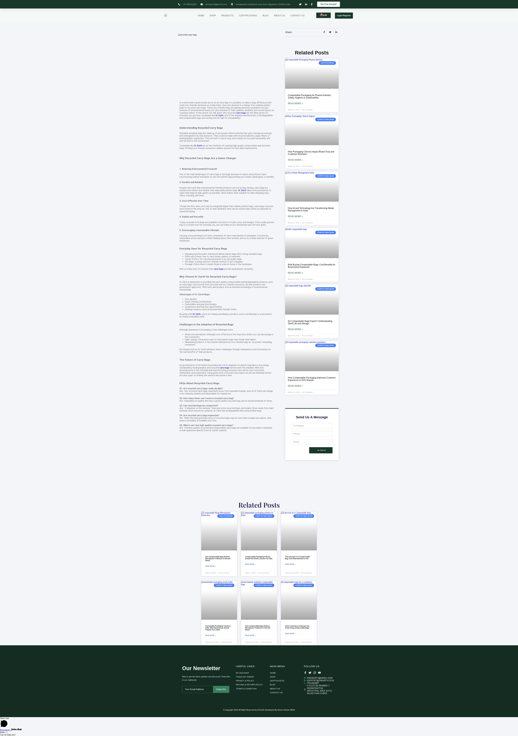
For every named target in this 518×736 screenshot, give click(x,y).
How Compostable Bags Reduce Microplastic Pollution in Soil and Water (217, 558)
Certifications (248, 15)
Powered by (5, 730)
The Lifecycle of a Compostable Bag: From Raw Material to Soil (297, 558)
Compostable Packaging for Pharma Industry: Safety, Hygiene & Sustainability (309, 96)
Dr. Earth (219, 115)
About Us (279, 15)
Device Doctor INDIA (286, 710)
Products (227, 15)
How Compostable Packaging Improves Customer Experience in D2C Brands (312, 379)
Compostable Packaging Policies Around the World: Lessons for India (258, 558)
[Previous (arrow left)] (4, 368)
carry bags (241, 113)
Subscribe (221, 689)
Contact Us (297, 15)
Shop (213, 15)
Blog (265, 15)
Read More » (295, 103)
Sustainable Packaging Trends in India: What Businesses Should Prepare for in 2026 (218, 628)
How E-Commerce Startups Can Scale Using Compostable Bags (297, 627)
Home (201, 15)
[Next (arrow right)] (513, 368)
